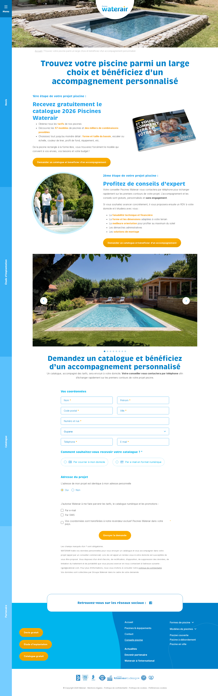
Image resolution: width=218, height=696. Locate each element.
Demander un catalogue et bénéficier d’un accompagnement (71, 162)
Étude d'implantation (35, 644)
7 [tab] (122, 351)
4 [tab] (113, 351)
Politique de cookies (138, 688)
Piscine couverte (179, 635)
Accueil (129, 622)
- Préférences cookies (157, 688)
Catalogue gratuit (34, 656)
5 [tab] (116, 351)
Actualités (131, 648)
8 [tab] (125, 351)
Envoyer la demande (114, 535)
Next (186, 300)
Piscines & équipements (138, 628)
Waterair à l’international (139, 660)
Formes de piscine (180, 622)
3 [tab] (110, 351)
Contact (129, 634)
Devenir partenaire (136, 654)
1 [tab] (104, 351)
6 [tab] (119, 351)
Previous (43, 300)
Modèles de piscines (181, 628)
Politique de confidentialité (115, 688)
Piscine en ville (178, 644)
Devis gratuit (31, 632)
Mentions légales (94, 688)
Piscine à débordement (183, 639)
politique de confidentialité (150, 568)
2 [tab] (107, 351)
